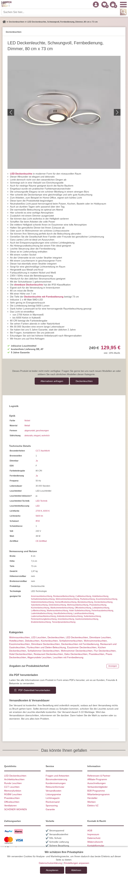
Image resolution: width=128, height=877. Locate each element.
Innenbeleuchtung (66, 619)
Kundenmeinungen (56, 783)
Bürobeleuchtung (85, 602)
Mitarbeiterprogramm (98, 794)
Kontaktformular (95, 845)
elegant (37, 435)
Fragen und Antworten (57, 775)
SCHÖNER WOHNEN (15, 809)
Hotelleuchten (16, 640)
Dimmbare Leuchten (100, 637)
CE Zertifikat (41, 541)
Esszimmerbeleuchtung (106, 599)
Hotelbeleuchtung (100, 596)
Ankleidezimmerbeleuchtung (70, 616)
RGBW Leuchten (13, 794)
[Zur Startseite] (4, 22)
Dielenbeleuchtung (57, 605)
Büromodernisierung (56, 779)
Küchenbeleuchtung (40, 608)
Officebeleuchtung (83, 608)
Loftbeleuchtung (38, 610)
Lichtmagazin (53, 798)
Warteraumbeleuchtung (57, 610)
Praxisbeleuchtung (97, 605)
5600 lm (39, 516)
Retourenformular (55, 787)
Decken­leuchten (84, 381)
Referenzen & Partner (98, 775)
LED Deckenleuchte (21, 173)
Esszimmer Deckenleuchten (81, 647)
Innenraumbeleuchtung (41, 596)
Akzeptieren (52, 870)
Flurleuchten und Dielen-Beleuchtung (46, 647)
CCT (38, 451)
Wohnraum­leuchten (19, 637)
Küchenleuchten (49, 640)
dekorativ (28, 435)
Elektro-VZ (92, 805)
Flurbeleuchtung (87, 599)
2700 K (39, 511)
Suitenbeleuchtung (92, 616)
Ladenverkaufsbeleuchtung (43, 616)
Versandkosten (53, 790)
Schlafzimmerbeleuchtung (43, 599)
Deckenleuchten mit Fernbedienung (80, 644)
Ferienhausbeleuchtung (102, 610)
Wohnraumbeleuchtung (77, 605)
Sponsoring (52, 805)
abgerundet (29, 430)
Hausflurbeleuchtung (63, 613)
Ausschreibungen (96, 783)
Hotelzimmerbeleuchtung (42, 602)
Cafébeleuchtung (83, 596)
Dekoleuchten (32, 640)
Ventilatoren (10, 805)
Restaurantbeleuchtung (63, 596)
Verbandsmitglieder (97, 787)
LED (38, 506)
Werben (91, 802)
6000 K (46, 511)
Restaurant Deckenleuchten (48, 654)
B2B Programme (96, 790)
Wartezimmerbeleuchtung (62, 608)
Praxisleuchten (96, 654)
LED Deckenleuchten (77, 637)
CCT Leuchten (12, 787)
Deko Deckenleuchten (76, 654)
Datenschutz (93, 838)
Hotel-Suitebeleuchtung (79, 610)
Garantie (50, 809)
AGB (89, 830)
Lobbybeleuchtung (100, 608)
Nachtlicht (45, 451)
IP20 (38, 521)
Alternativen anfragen (51, 381)
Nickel (27, 420)
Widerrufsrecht (95, 842)
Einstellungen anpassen (76, 863)
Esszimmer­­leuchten (19, 644)
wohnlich (46, 435)
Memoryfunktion (12, 790)
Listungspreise (53, 794)
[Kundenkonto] (96, 4)
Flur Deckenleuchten (105, 650)
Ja (37, 461)
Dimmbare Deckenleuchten (45, 644)
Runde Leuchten (13, 783)
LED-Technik (41, 501)
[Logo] (6, 4)
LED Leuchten (38, 637)
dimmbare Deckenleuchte (28, 284)
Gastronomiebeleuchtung (86, 619)
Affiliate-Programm (97, 779)
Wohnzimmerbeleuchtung (67, 599)
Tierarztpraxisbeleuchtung (64, 622)
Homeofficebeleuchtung (65, 602)
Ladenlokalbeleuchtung (41, 613)
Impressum (93, 834)
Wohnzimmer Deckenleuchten (76, 650)
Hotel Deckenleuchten (20, 654)
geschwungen (42, 430)
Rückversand (53, 802)
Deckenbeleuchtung (103, 602)
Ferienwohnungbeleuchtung (44, 619)
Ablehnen (76, 870)
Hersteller (92, 798)
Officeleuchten (11, 802)
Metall (27, 425)
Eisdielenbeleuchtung (41, 622)
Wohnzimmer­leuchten (95, 640)
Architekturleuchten (14, 779)
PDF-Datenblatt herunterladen (34, 690)
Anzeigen (112, 666)
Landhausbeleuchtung (84, 613)
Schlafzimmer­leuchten (70, 640)
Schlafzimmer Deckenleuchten (44, 650)
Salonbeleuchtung (39, 605)
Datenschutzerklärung (50, 863)
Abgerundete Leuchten (39, 657)
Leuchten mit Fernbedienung (68, 657)
